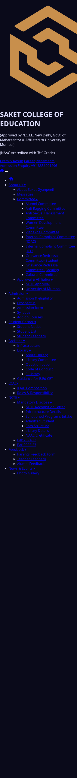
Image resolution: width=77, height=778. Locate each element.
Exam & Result (11, 161)
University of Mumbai (43, 288)
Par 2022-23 (26, 444)
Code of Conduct (39, 369)
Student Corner (22, 321)
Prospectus (26, 303)
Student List (26, 331)
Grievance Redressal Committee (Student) (42, 258)
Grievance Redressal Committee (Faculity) (42, 267)
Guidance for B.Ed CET (35, 378)
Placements (45, 161)
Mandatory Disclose (34, 402)
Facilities (17, 340)
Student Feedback (31, 336)
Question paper (38, 364)
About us (17, 184)
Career (29, 161)
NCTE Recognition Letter (45, 407)
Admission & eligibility (35, 298)
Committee (27, 199)
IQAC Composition (32, 388)
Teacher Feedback (31, 459)
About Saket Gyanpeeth (36, 189)
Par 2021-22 (26, 440)
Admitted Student (40, 421)
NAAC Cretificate (39, 435)
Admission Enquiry (15, 165)
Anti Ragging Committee (45, 208)
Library (24, 350)
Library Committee (41, 359)
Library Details (37, 430)
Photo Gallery (28, 473)
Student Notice (29, 326)
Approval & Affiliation (35, 279)
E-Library (33, 373)
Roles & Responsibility (35, 392)
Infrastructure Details (43, 411)
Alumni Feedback (31, 463)
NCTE (14, 397)
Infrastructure (28, 345)
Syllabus (23, 312)
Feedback (18, 449)
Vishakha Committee (42, 232)
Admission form (30, 307)
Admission (18, 293)
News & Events (22, 468)
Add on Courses (30, 317)
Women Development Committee (43, 225)
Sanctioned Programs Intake (49, 416)
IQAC (13, 383)
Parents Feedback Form (36, 454)
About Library (37, 355)
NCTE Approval (38, 284)
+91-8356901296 (44, 165)
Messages (25, 194)
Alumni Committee (41, 203)
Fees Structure (37, 425)
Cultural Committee (41, 274)
